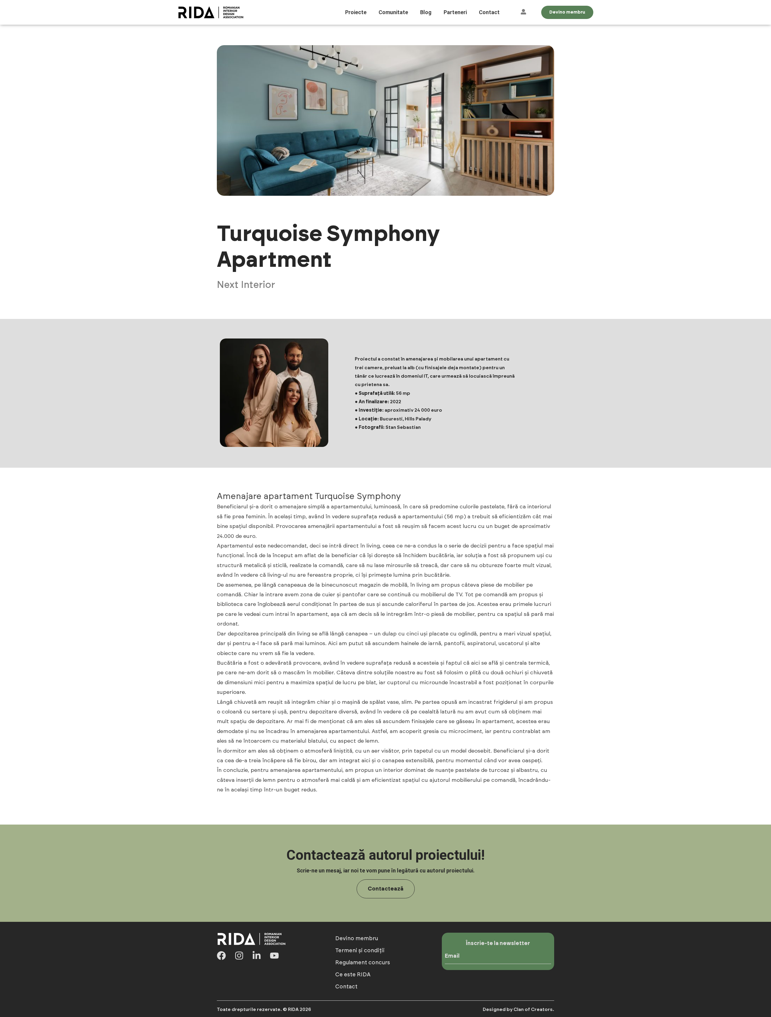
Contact (489, 12)
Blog (426, 12)
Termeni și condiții (360, 950)
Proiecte (356, 12)
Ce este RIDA (352, 975)
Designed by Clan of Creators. (518, 1009)
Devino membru (356, 938)
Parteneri (455, 12)
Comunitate (393, 12)
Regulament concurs (362, 963)
